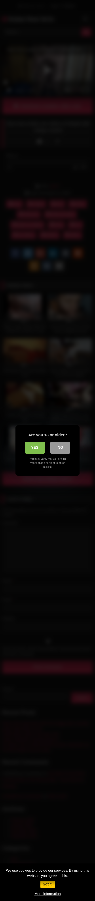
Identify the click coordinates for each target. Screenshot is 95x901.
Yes (34, 447)
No (60, 447)
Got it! (48, 884)
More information (47, 894)
